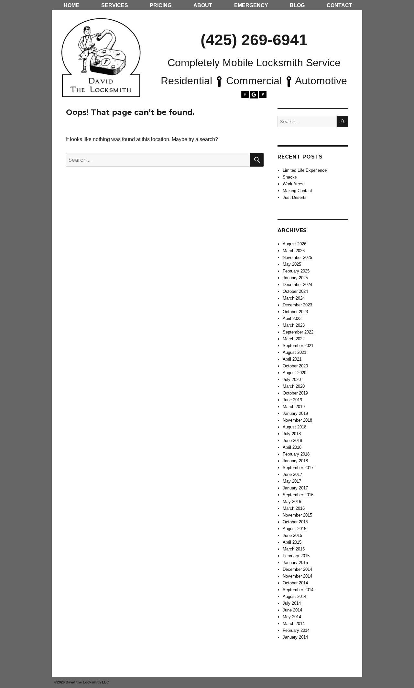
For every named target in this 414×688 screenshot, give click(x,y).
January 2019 (295, 413)
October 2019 (295, 393)
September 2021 (298, 345)
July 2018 (292, 433)
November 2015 (297, 515)
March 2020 (294, 386)
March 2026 (294, 250)
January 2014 (295, 637)
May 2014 (292, 616)
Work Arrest (294, 183)
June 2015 (292, 535)
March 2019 (294, 406)
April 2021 (292, 359)
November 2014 (297, 576)
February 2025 (296, 271)
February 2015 (296, 555)
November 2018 (297, 420)
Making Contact (297, 190)
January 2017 (295, 488)
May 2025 (292, 264)
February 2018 (296, 454)
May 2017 (292, 481)
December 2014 (297, 569)
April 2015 (292, 542)
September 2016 (298, 494)
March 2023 (294, 325)
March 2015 (294, 549)
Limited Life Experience (305, 170)
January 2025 (295, 277)
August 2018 (294, 427)
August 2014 (294, 596)
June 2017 (292, 474)
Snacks (290, 177)
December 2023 (297, 305)
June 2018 (292, 440)
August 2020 (294, 372)
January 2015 (295, 562)
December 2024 (297, 284)
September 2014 (298, 589)
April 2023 (292, 318)
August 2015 (294, 528)
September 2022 (298, 332)
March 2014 (294, 623)
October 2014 (295, 582)
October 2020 (295, 366)
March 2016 (294, 508)
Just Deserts (295, 197)
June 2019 (292, 399)
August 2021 (294, 352)
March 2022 (294, 338)
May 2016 (292, 501)
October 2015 (295, 521)
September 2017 (298, 467)
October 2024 (295, 291)
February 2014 (296, 630)
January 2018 (295, 460)
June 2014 (292, 610)
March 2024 (294, 298)
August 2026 (294, 243)
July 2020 (292, 379)
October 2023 (295, 311)
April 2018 (292, 447)
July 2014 (292, 603)
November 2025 (297, 257)
